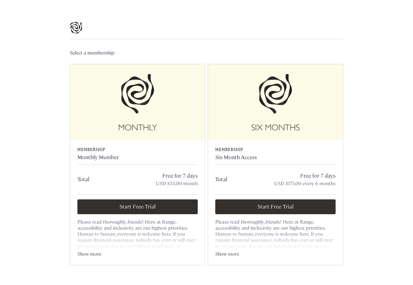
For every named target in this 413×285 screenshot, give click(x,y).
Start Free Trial (137, 206)
